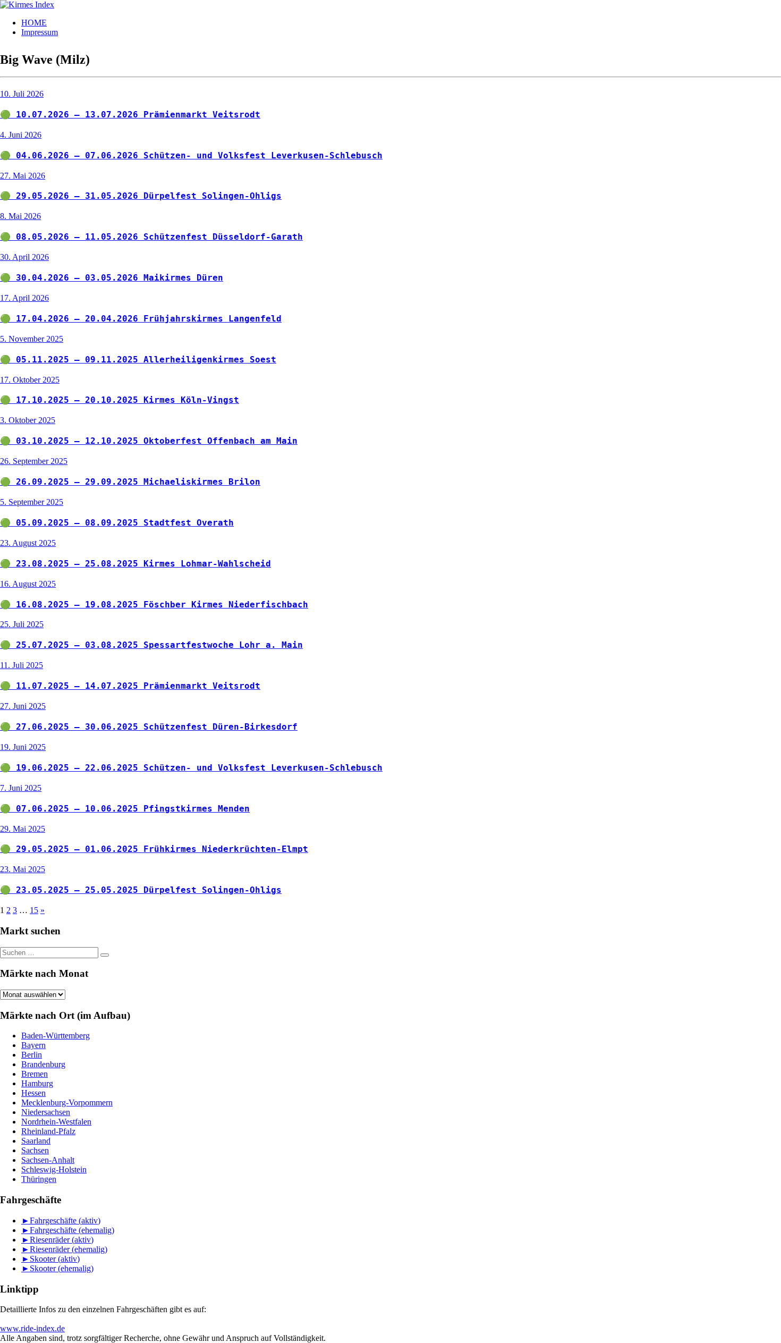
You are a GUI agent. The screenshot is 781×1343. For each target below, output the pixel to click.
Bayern (33, 1045)
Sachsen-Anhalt (47, 1159)
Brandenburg (43, 1064)
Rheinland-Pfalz (48, 1131)
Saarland (35, 1140)
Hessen (33, 1092)
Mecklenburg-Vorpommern (67, 1102)
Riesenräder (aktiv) (62, 1239)
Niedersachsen (45, 1112)
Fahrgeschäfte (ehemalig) (72, 1230)
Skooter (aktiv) (55, 1258)
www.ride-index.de (32, 1328)
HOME (34, 22)
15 (34, 910)
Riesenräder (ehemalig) (68, 1249)
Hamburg (37, 1083)
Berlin (31, 1054)
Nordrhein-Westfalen (56, 1121)
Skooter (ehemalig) (62, 1268)
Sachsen (35, 1150)
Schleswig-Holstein (54, 1169)
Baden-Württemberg (55, 1035)
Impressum (39, 32)
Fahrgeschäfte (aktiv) (65, 1220)
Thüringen (38, 1179)
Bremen (34, 1073)
